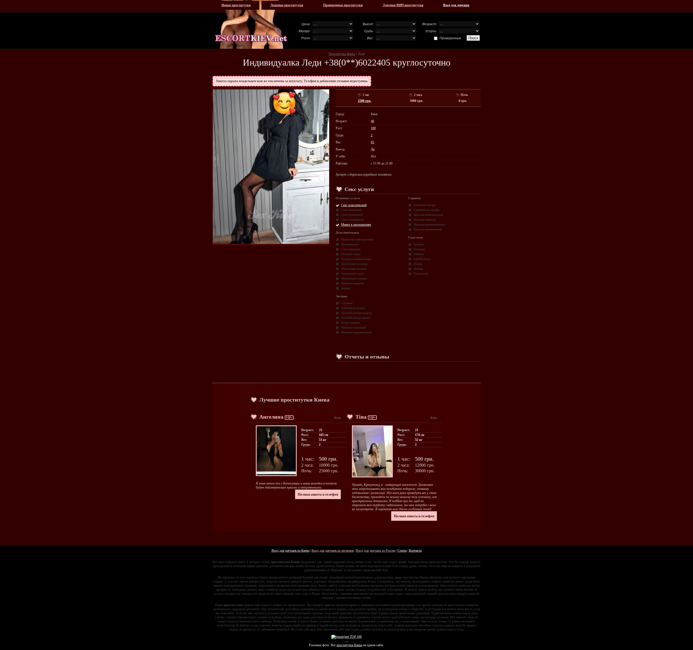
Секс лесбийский (352, 220)
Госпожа (419, 249)
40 (372, 121)
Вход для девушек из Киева (290, 550)
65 (372, 142)
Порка (418, 264)
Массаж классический (428, 215)
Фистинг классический (356, 332)
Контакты (415, 550)
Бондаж (419, 244)
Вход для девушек (456, 5)
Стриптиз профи (425, 205)
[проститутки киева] (251, 24)
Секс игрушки (350, 249)
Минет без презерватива (357, 239)
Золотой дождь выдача (356, 313)
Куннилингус (350, 244)
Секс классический (354, 205)
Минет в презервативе (356, 225)
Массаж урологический (429, 225)
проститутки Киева (349, 645)
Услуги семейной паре (356, 259)
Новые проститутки (236, 5)
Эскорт (346, 288)
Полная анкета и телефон (318, 494)
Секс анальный (351, 210)
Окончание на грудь (354, 264)
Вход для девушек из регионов (333, 550)
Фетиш (418, 269)
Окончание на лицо (354, 269)
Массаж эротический (428, 229)
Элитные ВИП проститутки (403, 5)
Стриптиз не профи (427, 210)
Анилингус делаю (353, 308)
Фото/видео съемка (354, 278)
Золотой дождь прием (356, 318)
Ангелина (271, 417)
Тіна (361, 417)
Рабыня (419, 254)
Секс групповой (352, 215)
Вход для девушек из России (375, 550)
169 (373, 128)
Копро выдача (350, 323)
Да (372, 149)
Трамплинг (421, 274)
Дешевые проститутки (286, 5)
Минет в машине (352, 283)
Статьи (402, 550)
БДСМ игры (422, 259)
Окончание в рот (352, 274)
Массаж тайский (425, 220)
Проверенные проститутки (343, 5)
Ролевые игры (350, 254)
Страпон (346, 303)
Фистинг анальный (353, 327)
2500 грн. (364, 101)
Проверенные (450, 38)
